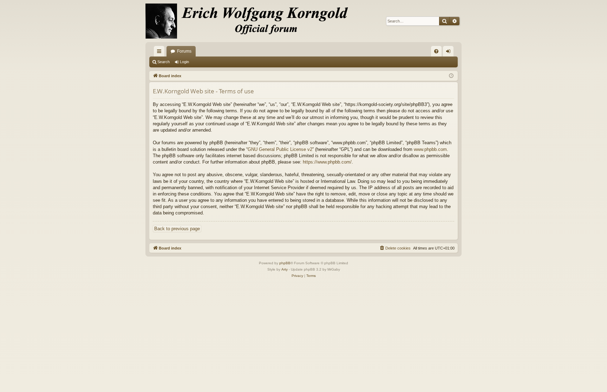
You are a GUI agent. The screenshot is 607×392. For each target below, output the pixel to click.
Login (184, 62)
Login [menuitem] (449, 53)
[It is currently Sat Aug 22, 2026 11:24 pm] (451, 76)
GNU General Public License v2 (280, 149)
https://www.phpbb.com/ (327, 162)
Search (163, 62)
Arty (284, 269)
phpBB (285, 263)
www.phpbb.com (430, 149)
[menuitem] (436, 51)
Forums (184, 51)
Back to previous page (177, 228)
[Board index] (250, 21)
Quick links (160, 53)
